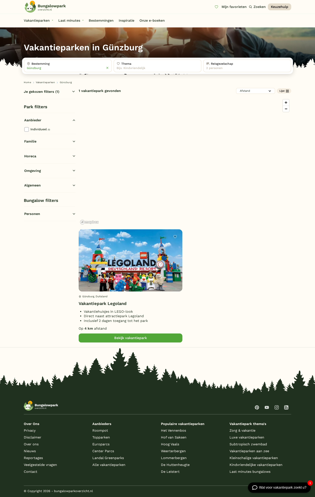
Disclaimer (32, 437)
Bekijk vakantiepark (130, 338)
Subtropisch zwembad (248, 444)
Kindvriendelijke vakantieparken (256, 465)
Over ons (31, 444)
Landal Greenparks (108, 458)
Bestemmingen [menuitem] (101, 20)
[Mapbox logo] (89, 222)
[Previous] (84, 267)
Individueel (40, 129)
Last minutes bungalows (250, 472)
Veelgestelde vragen (40, 465)
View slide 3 (136, 287)
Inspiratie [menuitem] (126, 20)
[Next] (175, 267)
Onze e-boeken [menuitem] (152, 20)
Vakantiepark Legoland (103, 303)
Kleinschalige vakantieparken (254, 458)
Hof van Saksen (173, 437)
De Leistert (170, 472)
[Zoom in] (286, 102)
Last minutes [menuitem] (69, 20)
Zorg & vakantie (242, 430)
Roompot (100, 430)
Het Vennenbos (173, 430)
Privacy (30, 430)
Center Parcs (103, 451)
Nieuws (30, 451)
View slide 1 (125, 287)
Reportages (33, 458)
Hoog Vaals (170, 444)
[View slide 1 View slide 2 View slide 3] (130, 260)
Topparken (101, 437)
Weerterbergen (173, 451)
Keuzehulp (279, 7)
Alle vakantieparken (108, 465)
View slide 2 (130, 287)
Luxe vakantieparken (247, 437)
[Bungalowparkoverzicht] (45, 7)
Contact (30, 472)
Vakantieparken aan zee (249, 451)
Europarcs (101, 444)
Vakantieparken (45, 82)
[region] (185, 161)
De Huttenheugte (175, 465)
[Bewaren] (175, 236)
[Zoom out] (286, 109)
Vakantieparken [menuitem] (37, 20)
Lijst (282, 90)
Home (27, 82)
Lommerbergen (174, 458)
